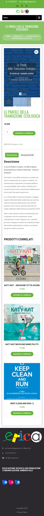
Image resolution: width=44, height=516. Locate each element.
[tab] (12, 155)
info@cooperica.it (29, 2)
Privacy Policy (22, 512)
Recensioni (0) (27, 155)
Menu (5, 18)
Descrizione (12, 155)
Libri (21, 144)
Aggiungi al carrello (24, 133)
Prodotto (18, 36)
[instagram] (26, 5)
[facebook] (22, 5)
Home (8, 36)
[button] (36, 52)
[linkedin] (17, 5)
